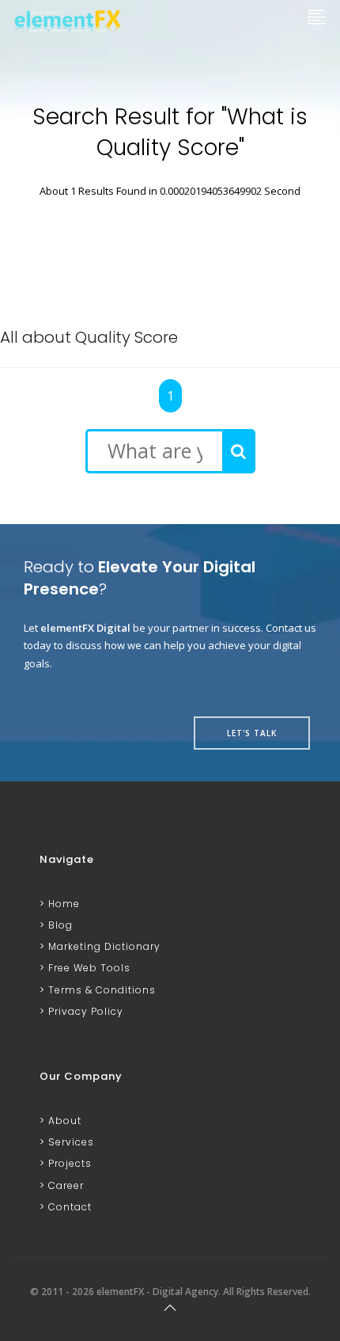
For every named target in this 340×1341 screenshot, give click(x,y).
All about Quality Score (89, 337)
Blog (59, 925)
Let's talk (252, 733)
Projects (68, 1163)
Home (62, 903)
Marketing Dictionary (103, 946)
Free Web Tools (87, 967)
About (63, 1120)
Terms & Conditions (100, 990)
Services (69, 1142)
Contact (68, 1207)
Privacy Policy (84, 1011)
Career (64, 1185)
